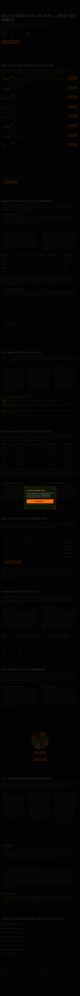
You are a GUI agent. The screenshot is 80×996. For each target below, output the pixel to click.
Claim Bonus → (40, 501)
